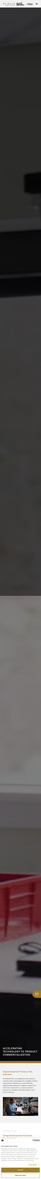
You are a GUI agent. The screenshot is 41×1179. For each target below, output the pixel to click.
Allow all (20, 1170)
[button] (36, 3)
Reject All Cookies (20, 1175)
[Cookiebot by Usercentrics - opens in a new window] (31, 1140)
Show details (33, 1164)
